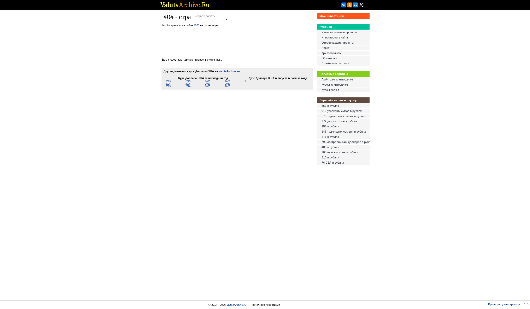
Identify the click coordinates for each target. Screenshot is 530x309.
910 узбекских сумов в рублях (342, 111)
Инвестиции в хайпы (335, 37)
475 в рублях (330, 136)
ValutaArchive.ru (229, 71)
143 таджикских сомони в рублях (344, 131)
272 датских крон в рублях (339, 121)
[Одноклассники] (349, 7)
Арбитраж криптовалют (337, 79)
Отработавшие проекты (338, 42)
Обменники (329, 58)
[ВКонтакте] (343, 7)
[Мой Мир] (355, 7)
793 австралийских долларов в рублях (345, 142)
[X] (361, 7)
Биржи (326, 47)
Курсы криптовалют (335, 84)
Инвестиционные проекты (339, 32)
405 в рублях (330, 147)
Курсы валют (330, 89)
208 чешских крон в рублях (340, 152)
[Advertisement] (236, 42)
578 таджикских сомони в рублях (344, 116)
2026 (196, 25)
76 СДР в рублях (333, 162)
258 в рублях (330, 126)
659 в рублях (330, 105)
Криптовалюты (331, 53)
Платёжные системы (335, 63)
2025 (168, 81)
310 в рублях (330, 157)
